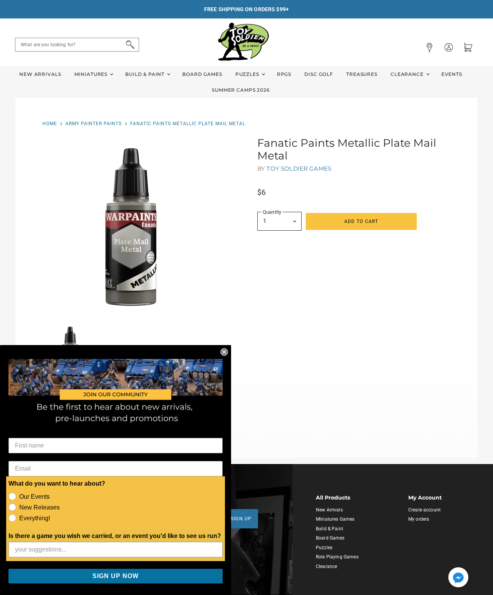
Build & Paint (145, 74)
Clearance (408, 74)
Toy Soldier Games (299, 168)
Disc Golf (318, 74)
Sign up (241, 518)
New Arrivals (40, 74)
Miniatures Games (335, 519)
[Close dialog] (224, 352)
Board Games (202, 74)
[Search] (129, 45)
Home (49, 123)
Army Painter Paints (93, 123)
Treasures (361, 74)
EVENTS (451, 74)
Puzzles (248, 74)
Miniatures (91, 74)
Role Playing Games (337, 557)
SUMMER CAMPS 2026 (241, 90)
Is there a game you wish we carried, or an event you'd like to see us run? (114, 536)
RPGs (284, 74)
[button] (458, 578)
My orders (418, 519)
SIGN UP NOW (115, 576)
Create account (424, 510)
